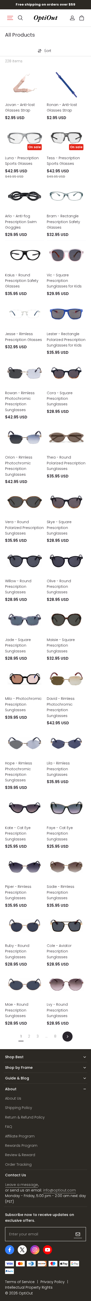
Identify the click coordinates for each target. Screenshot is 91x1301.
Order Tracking (18, 1164)
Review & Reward (20, 1154)
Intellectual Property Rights (29, 1287)
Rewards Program (21, 1145)
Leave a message (21, 1184)
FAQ (8, 1126)
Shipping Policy (18, 1107)
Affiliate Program (20, 1136)
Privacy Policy (52, 1281)
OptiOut (26, 1293)
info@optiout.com (59, 1190)
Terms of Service (20, 1281)
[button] (10, 18)
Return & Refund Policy (25, 1117)
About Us (13, 1098)
